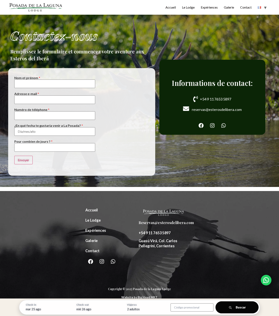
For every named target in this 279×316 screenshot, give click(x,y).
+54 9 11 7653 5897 (215, 99)
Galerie (229, 7)
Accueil (170, 7)
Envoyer (23, 160)
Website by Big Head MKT (139, 297)
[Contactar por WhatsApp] (266, 280)
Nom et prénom (27, 78)
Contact (246, 7)
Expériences (209, 7)
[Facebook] (201, 125)
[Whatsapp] (223, 125)
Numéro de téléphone (31, 109)
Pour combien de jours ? (33, 141)
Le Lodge (188, 7)
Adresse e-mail (26, 93)
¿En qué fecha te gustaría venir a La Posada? (48, 125)
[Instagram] (212, 125)
